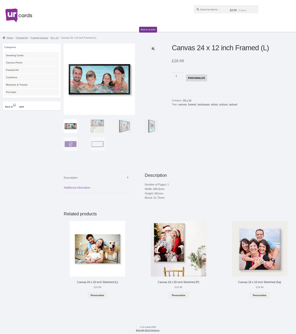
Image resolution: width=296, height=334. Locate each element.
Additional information (77, 187)
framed (192, 104)
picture (223, 104)
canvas (182, 104)
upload (233, 104)
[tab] (97, 178)
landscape (204, 104)
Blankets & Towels (17, 84)
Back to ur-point (148, 29)
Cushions (11, 77)
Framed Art (22, 37)
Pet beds (11, 92)
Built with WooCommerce (147, 330)
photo (214, 104)
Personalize (97, 295)
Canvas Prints (14, 62)
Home (10, 37)
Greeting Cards (15, 55)
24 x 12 (55, 37)
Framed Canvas (39, 37)
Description (71, 177)
